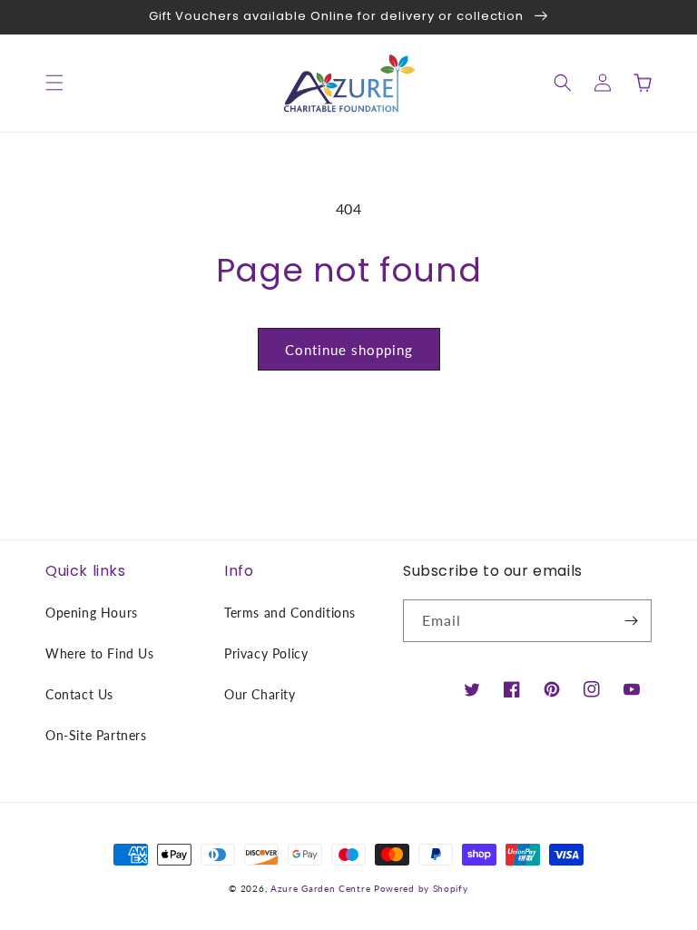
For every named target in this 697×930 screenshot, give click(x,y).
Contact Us (79, 694)
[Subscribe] (631, 620)
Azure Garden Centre (320, 888)
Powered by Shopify (421, 888)
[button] (54, 83)
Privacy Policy (266, 653)
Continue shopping (349, 349)
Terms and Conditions (290, 612)
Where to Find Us (99, 653)
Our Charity (260, 694)
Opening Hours (91, 612)
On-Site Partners (96, 735)
